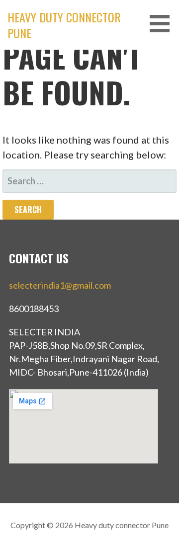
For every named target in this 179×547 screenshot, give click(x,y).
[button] (163, 23)
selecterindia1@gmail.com (60, 285)
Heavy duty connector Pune (64, 25)
